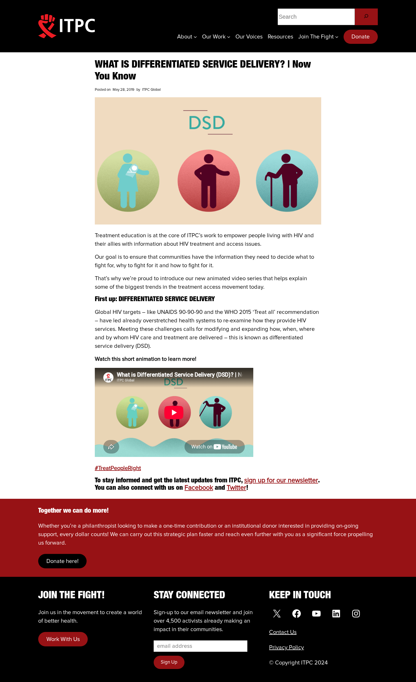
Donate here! (62, 561)
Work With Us (63, 639)
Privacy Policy (286, 647)
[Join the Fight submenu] (336, 36)
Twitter (236, 488)
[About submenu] (195, 36)
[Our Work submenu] (228, 36)
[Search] (366, 16)
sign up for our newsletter (281, 480)
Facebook (199, 488)
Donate (360, 37)
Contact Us (283, 632)
